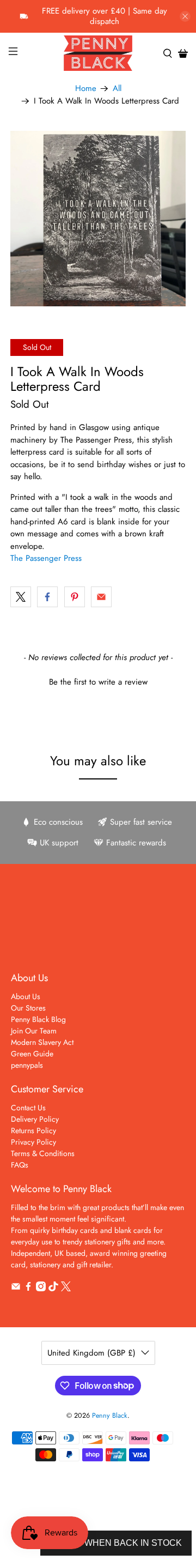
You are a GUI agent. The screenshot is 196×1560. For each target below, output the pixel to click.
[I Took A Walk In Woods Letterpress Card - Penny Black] (98, 218)
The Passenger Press (46, 558)
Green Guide (32, 1053)
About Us (25, 996)
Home (85, 88)
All (117, 88)
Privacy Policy (33, 1141)
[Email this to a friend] (101, 596)
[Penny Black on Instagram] (41, 1288)
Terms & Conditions (43, 1153)
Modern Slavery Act (42, 1042)
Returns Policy (33, 1130)
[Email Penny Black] (16, 1288)
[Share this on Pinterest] (74, 596)
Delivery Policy (35, 1119)
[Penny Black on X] (66, 1288)
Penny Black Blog (38, 1019)
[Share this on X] (20, 596)
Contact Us (28, 1107)
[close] (185, 16)
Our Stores (28, 1007)
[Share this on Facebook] (47, 596)
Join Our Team (34, 1030)
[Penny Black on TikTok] (53, 1288)
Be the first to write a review (98, 682)
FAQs (19, 1164)
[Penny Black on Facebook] (28, 1288)
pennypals (27, 1065)
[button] (98, 681)
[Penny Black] (98, 53)
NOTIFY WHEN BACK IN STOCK (116, 1542)
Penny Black (109, 1415)
